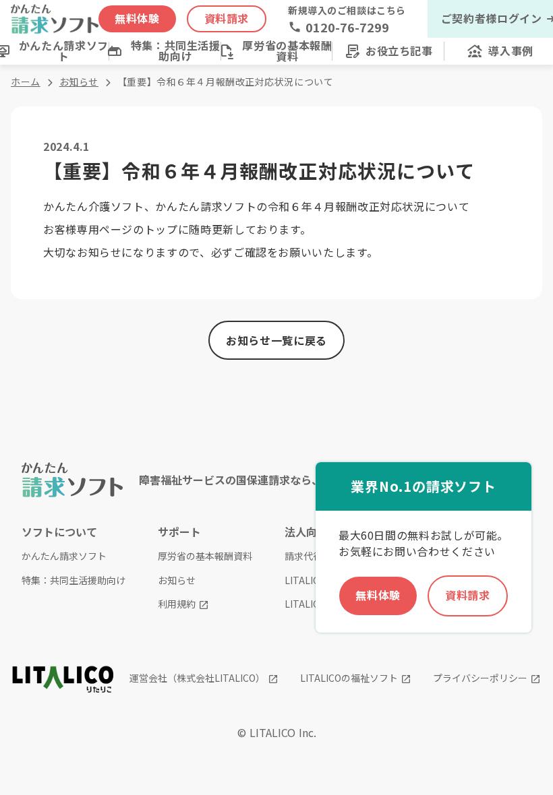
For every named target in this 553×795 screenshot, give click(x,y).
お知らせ (78, 81)
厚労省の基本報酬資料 (205, 556)
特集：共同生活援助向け (73, 580)
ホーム (25, 81)
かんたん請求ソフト (64, 556)
